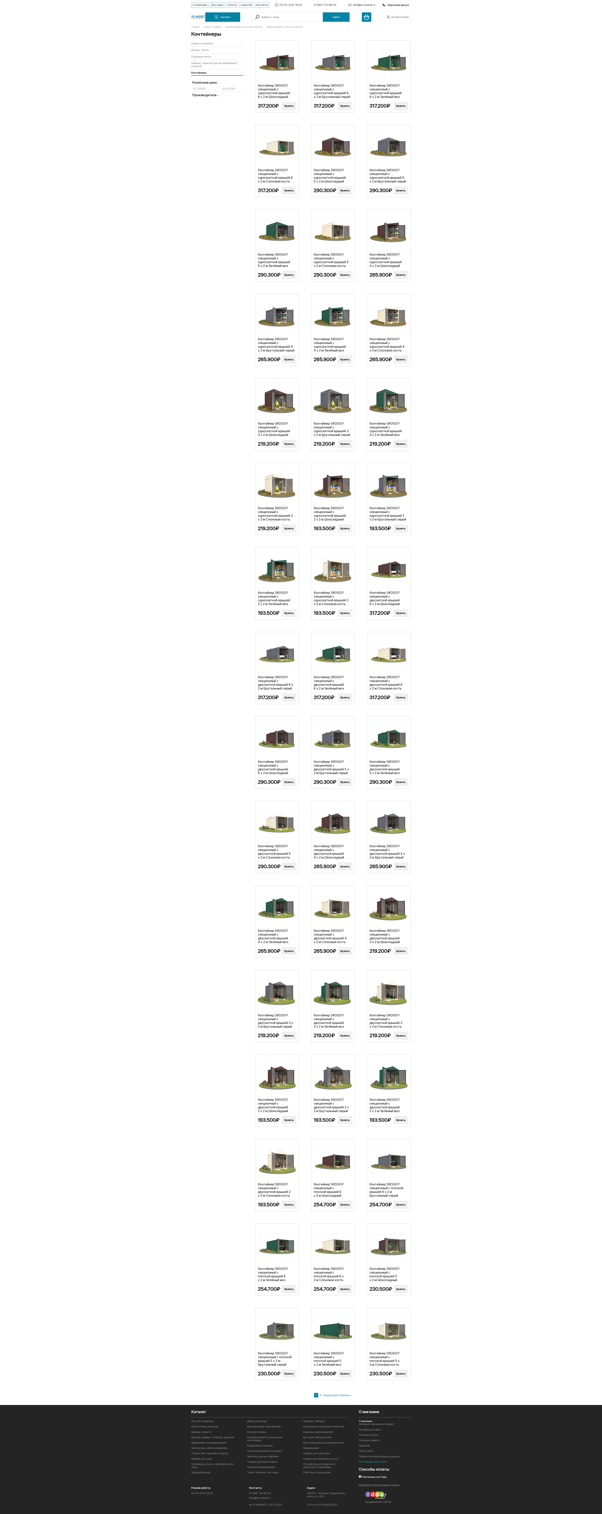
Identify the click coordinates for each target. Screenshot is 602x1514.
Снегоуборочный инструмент (264, 1450)
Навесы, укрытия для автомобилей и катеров (214, 65)
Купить (289, 105)
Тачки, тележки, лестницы (263, 1472)
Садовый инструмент (260, 1445)
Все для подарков (202, 1421)
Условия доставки (370, 1429)
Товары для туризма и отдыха (209, 1453)
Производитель (204, 95)
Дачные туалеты (201, 1432)
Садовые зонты (201, 56)
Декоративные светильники (264, 1426)
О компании (200, 4)
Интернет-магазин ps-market (376, 1424)
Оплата (232, 4)
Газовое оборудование (261, 1467)
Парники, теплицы (314, 1421)
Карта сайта (366, 1450)
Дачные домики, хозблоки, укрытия (212, 1437)
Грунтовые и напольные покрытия (323, 1426)
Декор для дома (257, 1421)
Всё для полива (256, 1432)
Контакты (262, 4)
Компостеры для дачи (204, 1426)
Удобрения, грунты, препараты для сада (212, 1466)
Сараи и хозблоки (202, 43)
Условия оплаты (368, 1434)
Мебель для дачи (201, 1458)
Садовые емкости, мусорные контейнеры (264, 1439)
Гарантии (246, 4)
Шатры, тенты (200, 50)
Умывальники (311, 1447)
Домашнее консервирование (208, 1442)
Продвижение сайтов (378, 1501)
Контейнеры (199, 72)
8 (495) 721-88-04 (325, 4)
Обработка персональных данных (379, 1456)
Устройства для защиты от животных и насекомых (319, 1466)
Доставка (217, 4)
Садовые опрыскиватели (318, 1432)
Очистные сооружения (316, 1472)
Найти (336, 17)
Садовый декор (200, 1472)
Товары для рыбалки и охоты (320, 1458)
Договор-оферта (369, 1440)
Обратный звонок (398, 5)
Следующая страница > (337, 1395)
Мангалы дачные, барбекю (263, 1456)
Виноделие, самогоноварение (209, 1447)
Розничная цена (204, 82)
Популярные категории (372, 1461)
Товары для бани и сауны (262, 1461)
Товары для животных (316, 1453)
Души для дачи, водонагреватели (323, 1442)
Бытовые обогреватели (317, 1437)
